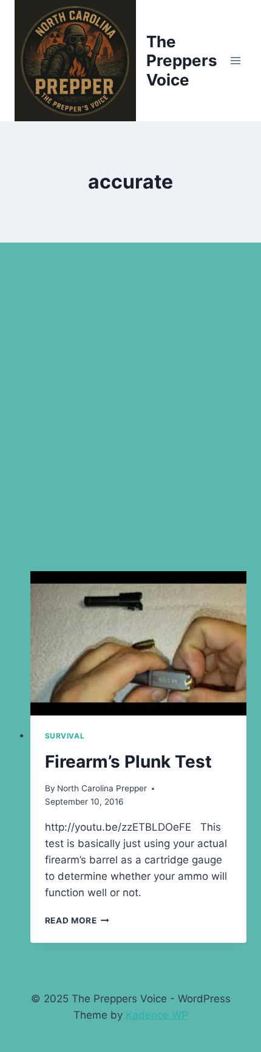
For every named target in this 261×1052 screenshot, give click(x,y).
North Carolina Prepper (102, 788)
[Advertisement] (130, 421)
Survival (65, 735)
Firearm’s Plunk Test (128, 761)
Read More (77, 920)
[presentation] (138, 643)
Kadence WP (157, 1015)
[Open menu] (235, 60)
